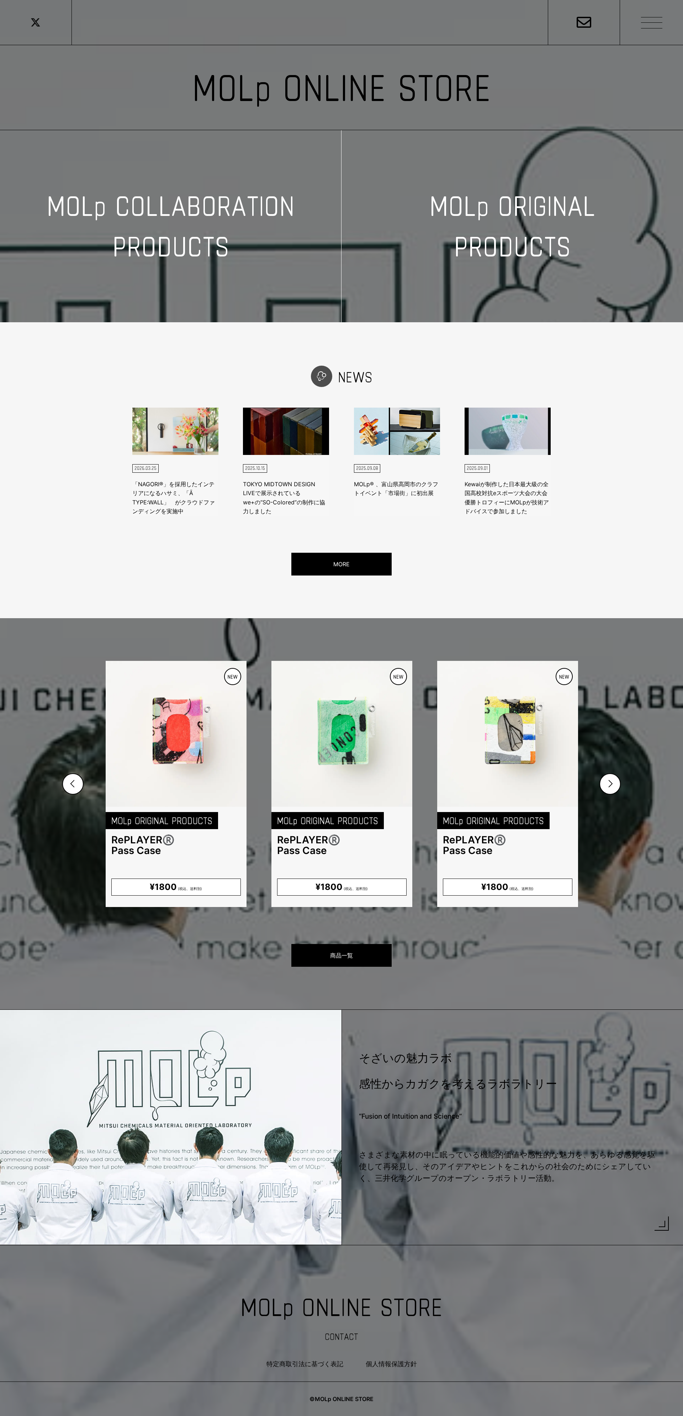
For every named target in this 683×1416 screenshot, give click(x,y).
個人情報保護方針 (391, 1364)
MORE (341, 564)
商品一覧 (341, 955)
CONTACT (341, 1337)
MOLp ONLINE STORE (341, 87)
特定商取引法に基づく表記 (304, 1364)
